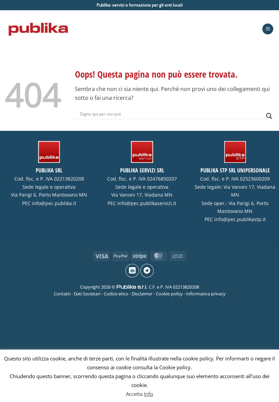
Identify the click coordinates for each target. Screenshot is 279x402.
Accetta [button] (134, 393)
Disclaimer (142, 294)
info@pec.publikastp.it (240, 219)
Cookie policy (169, 294)
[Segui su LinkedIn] (132, 270)
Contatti (62, 294)
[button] (267, 29)
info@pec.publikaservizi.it (146, 203)
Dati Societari (87, 294)
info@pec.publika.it (54, 203)
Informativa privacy (206, 294)
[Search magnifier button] (269, 116)
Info (148, 393)
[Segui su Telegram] (147, 270)
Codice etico (116, 294)
